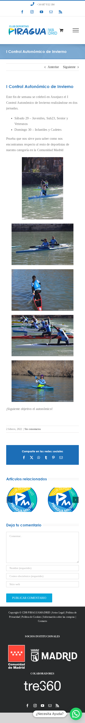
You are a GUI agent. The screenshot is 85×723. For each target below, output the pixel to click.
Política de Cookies (31, 616)
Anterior (53, 67)
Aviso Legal (58, 612)
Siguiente (69, 67)
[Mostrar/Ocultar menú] (76, 30)
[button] (9, 500)
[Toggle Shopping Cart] (61, 30)
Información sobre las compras (59, 616)
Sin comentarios (33, 429)
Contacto (42, 621)
